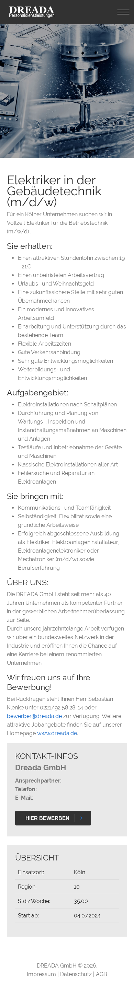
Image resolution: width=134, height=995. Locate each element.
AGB (101, 974)
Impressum (42, 974)
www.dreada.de (57, 733)
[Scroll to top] (119, 980)
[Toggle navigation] (123, 12)
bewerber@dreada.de (34, 716)
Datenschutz (76, 974)
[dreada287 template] (32, 12)
